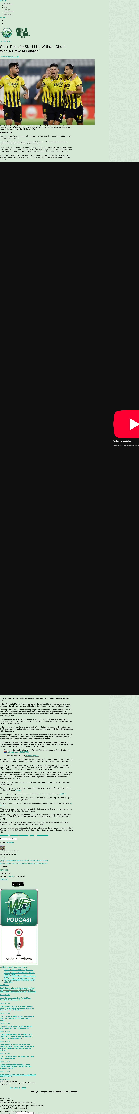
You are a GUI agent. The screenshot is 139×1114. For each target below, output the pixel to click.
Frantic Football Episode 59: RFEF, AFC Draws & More (19, 979)
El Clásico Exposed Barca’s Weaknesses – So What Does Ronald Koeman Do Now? (24, 860)
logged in (10, 876)
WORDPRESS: (4, 870)
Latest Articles (4, 985)
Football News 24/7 (18, 886)
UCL (5, 5)
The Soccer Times (18, 1088)
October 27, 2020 (32, 756)
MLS (5, 7)
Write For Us (8, 14)
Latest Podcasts (22, 967)
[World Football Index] (15, 37)
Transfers (7, 9)
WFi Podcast (8, 4)
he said (18, 790)
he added (62, 794)
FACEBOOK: (4, 879)
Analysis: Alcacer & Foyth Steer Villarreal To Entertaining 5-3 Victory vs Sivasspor (24, 863)
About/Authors (9, 11)
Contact (6, 13)
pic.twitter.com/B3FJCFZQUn (19, 752)
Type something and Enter (8, 1113)
